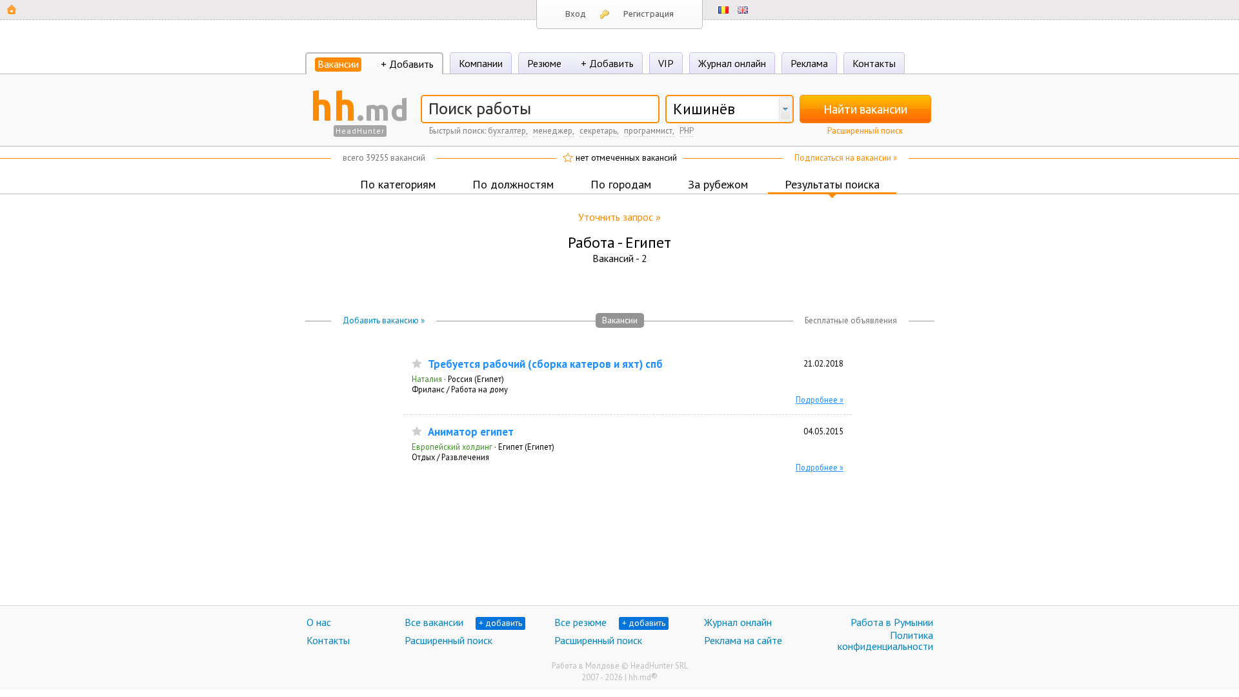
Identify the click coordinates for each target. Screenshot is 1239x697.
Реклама (809, 63)
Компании (481, 63)
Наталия (427, 379)
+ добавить (500, 623)
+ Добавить (407, 63)
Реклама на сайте (743, 640)
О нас (319, 622)
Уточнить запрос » (619, 216)
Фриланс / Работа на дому (460, 389)
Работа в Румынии (892, 622)
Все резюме (580, 622)
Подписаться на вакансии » (845, 157)
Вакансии (338, 63)
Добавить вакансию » (384, 320)
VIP (666, 63)
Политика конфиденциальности (885, 641)
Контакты (874, 63)
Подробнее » (819, 399)
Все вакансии (434, 622)
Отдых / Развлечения (450, 457)
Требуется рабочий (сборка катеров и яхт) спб (545, 364)
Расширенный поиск (865, 130)
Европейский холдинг (452, 446)
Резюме (544, 63)
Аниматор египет (471, 432)
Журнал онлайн (732, 63)
